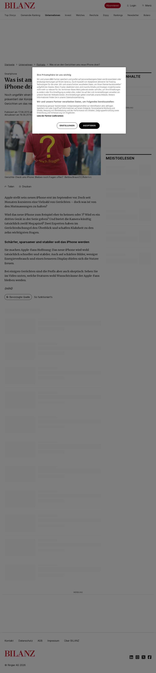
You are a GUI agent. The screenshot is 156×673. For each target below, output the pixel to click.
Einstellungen (67, 125)
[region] (79, 100)
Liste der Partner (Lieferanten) (50, 116)
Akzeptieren (89, 125)
